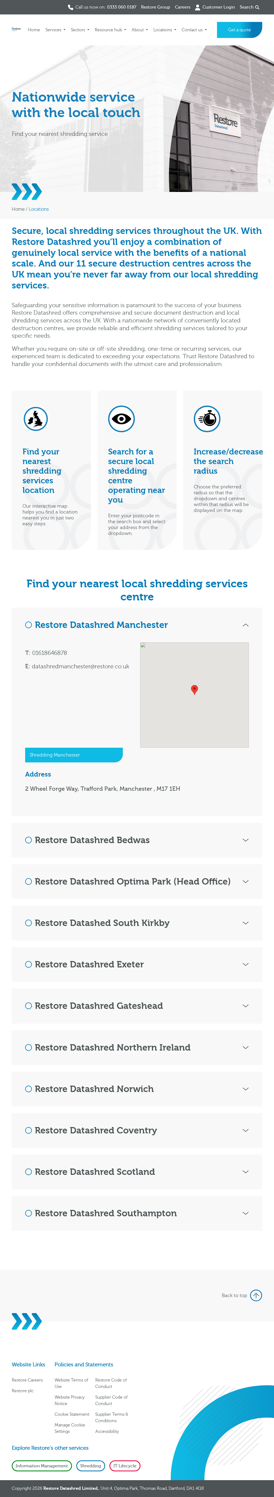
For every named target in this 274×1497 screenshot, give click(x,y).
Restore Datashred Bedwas (92, 840)
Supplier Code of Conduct (111, 1400)
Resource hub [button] (109, 30)
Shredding (90, 1466)
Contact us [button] (193, 30)
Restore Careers (27, 1380)
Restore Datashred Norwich (94, 1089)
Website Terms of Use (71, 1383)
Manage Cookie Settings (70, 1428)
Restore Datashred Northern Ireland (113, 1047)
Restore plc (22, 1390)
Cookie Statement (72, 1414)
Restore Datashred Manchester (101, 625)
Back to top (234, 1295)
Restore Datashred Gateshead (99, 1006)
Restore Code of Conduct (111, 1383)
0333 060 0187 (121, 7)
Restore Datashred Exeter (89, 964)
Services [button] (53, 30)
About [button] (138, 30)
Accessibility (107, 1431)
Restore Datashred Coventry (96, 1130)
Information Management (42, 1466)
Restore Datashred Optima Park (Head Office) (133, 881)
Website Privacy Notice (70, 1400)
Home (34, 30)
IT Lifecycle (124, 1466)
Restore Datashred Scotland (95, 1172)
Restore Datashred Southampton (106, 1213)
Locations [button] (163, 30)
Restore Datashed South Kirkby (102, 923)
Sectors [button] (78, 30)
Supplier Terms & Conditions (111, 1417)
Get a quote (239, 30)
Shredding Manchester (55, 755)
